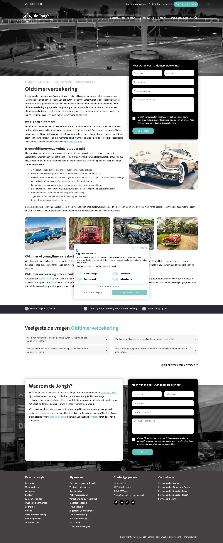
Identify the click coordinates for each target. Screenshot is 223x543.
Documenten (75, 491)
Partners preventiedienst (82, 483)
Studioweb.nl (192, 536)
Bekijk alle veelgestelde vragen (177, 365)
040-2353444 (121, 491)
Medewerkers (32, 487)
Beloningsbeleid (33, 518)
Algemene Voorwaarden (81, 510)
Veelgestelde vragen (79, 487)
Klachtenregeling (78, 503)
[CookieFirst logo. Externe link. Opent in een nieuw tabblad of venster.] (77, 250)
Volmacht (30, 506)
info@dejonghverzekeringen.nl (130, 495)
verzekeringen (42, 413)
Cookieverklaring (78, 514)
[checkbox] (79, 273)
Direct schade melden (186, 4)
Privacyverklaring (78, 518)
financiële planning (57, 416)
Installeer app (32, 522)
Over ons (29, 483)
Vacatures (30, 491)
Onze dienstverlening (36, 514)
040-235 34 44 (35, 4)
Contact (152, 4)
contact (93, 416)
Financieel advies (179, 17)
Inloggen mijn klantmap (136, 4)
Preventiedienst (164, 4)
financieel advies (109, 392)
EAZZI (163, 536)
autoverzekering (74, 141)
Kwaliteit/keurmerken (36, 503)
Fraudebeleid (76, 506)
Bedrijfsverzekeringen (122, 17)
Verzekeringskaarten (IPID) (83, 499)
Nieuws (28, 510)
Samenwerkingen (33, 499)
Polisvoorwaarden (78, 495)
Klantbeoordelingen (79, 526)
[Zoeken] (196, 18)
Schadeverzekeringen (152, 17)
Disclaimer (74, 522)
